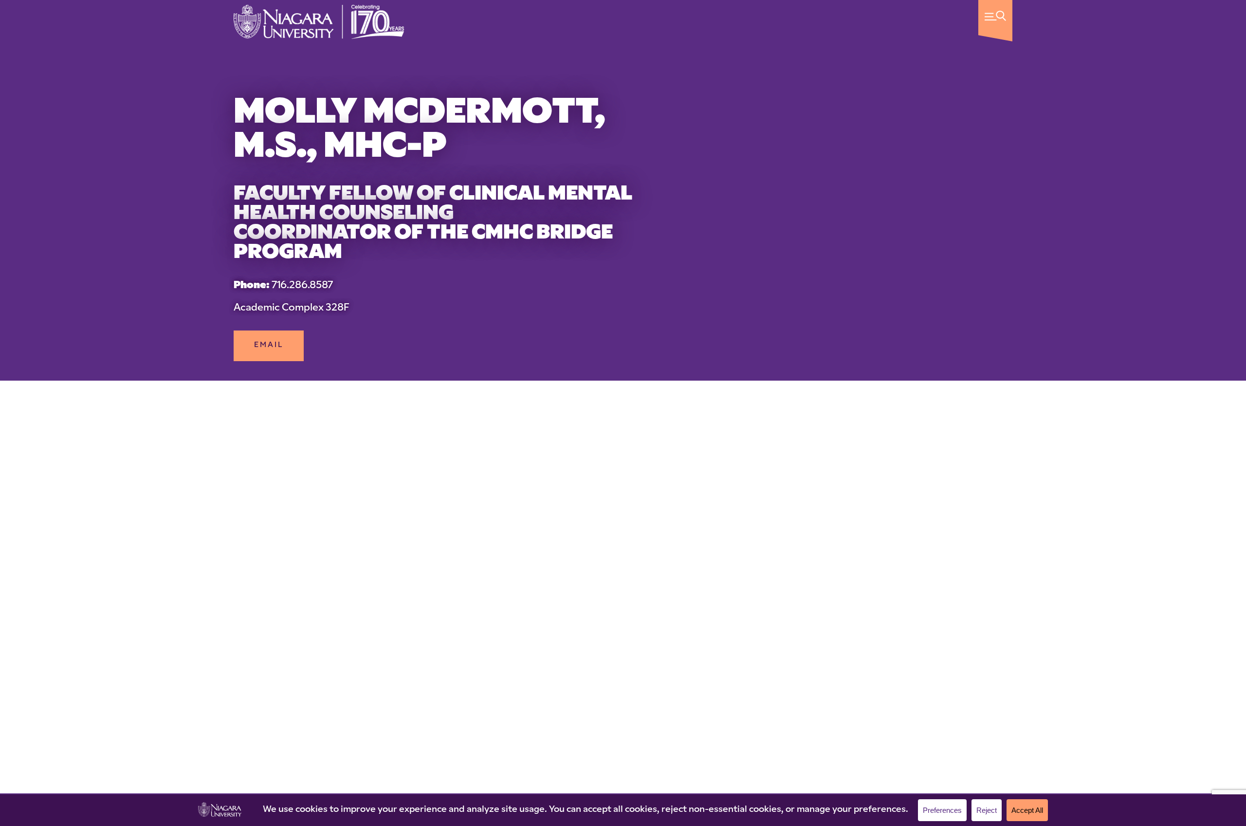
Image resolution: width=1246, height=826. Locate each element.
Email (268, 345)
